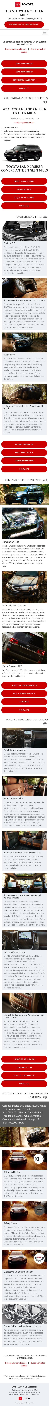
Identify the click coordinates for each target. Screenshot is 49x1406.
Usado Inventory (24, 72)
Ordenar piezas (24, 1067)
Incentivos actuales (24, 181)
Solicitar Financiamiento (24, 685)
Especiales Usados (24, 452)
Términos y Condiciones (16, 1394)
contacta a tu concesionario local (26, 1378)
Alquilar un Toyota (24, 198)
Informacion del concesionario (24, 24)
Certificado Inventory (24, 80)
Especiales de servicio (24, 1075)
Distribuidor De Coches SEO (24, 1403)
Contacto (24, 88)
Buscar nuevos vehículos (15, 49)
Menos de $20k (24, 189)
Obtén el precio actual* (24, 122)
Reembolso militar (24, 461)
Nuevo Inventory (24, 64)
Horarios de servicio (24, 1059)
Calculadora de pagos (24, 693)
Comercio (24, 702)
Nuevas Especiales (24, 444)
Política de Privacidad (33, 1394)
